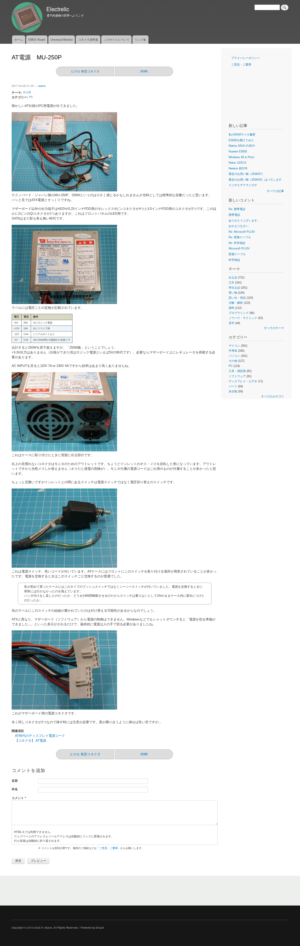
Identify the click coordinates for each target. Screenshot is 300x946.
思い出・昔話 (237, 297)
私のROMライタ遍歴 (242, 134)
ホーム (18, 39)
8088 (144, 71)
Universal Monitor (62, 39)
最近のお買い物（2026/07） (246, 174)
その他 (233, 360)
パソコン (234, 355)
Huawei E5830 (238, 151)
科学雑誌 (234, 260)
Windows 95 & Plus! (241, 157)
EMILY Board (36, 39)
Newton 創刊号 (238, 168)
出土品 (27, 92)
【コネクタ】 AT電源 (30, 740)
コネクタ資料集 (88, 39)
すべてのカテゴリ (272, 396)
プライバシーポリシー (245, 58)
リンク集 (140, 39)
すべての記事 (275, 191)
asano (42, 86)
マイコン (234, 345)
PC (31, 97)
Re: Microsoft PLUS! (242, 231)
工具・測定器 (237, 371)
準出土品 (234, 287)
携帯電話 (234, 214)
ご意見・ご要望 (108, 848)
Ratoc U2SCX (237, 162)
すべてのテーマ (274, 328)
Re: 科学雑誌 (237, 243)
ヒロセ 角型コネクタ (85, 71)
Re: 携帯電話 (237, 209)
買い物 (233, 292)
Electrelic (57, 9)
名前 (15, 780)
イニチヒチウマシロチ (243, 185)
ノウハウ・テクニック (243, 318)
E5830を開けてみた (241, 140)
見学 (231, 323)
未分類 (233, 391)
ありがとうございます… (244, 220)
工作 (231, 282)
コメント (18, 798)
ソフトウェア (237, 376)
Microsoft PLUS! (239, 248)
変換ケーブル (237, 254)
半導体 (233, 350)
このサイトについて (116, 39)
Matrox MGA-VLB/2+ (242, 145)
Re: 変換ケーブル (240, 237)
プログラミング (239, 313)
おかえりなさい (239, 226)
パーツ (233, 386)
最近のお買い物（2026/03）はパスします (255, 179)
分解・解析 (236, 302)
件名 (15, 789)
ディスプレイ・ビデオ (243, 381)
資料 (231, 307)
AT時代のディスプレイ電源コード (40, 735)
